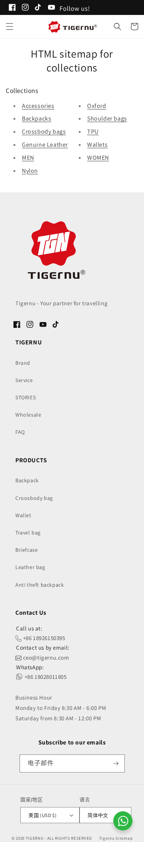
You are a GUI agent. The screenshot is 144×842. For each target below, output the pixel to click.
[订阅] (116, 763)
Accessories (38, 106)
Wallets (97, 145)
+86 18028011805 (45, 676)
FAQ (20, 431)
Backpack (27, 480)
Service (24, 380)
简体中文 (98, 815)
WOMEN (98, 158)
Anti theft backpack (39, 584)
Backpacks (36, 118)
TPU (93, 131)
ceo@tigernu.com (45, 657)
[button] (9, 26)
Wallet (23, 515)
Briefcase (26, 549)
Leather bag (30, 567)
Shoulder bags (107, 118)
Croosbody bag (34, 498)
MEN (28, 158)
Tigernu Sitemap (116, 838)
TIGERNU (35, 838)
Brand (22, 362)
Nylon (30, 171)
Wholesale (28, 414)
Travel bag (28, 532)
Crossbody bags (44, 131)
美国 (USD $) (42, 815)
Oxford (96, 106)
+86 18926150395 (43, 638)
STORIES (25, 397)
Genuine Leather (45, 145)
